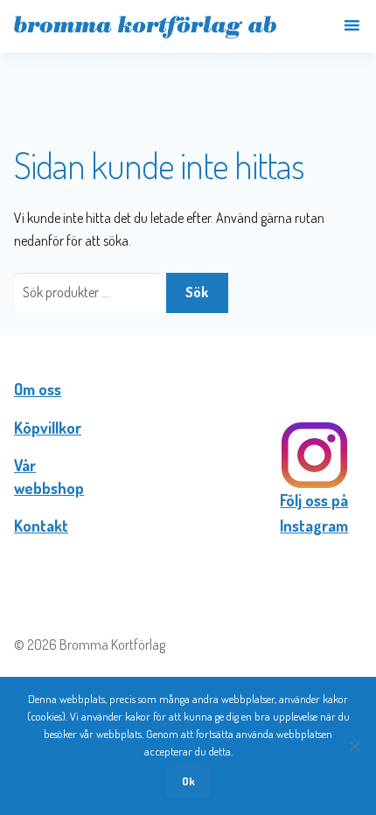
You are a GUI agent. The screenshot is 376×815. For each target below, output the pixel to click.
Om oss (37, 389)
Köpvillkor (47, 427)
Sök (196, 292)
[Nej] (354, 746)
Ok (188, 781)
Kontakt (41, 525)
